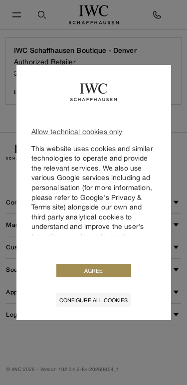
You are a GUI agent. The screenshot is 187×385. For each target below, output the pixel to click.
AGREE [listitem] (93, 270)
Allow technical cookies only (77, 131)
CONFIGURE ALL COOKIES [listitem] (93, 300)
